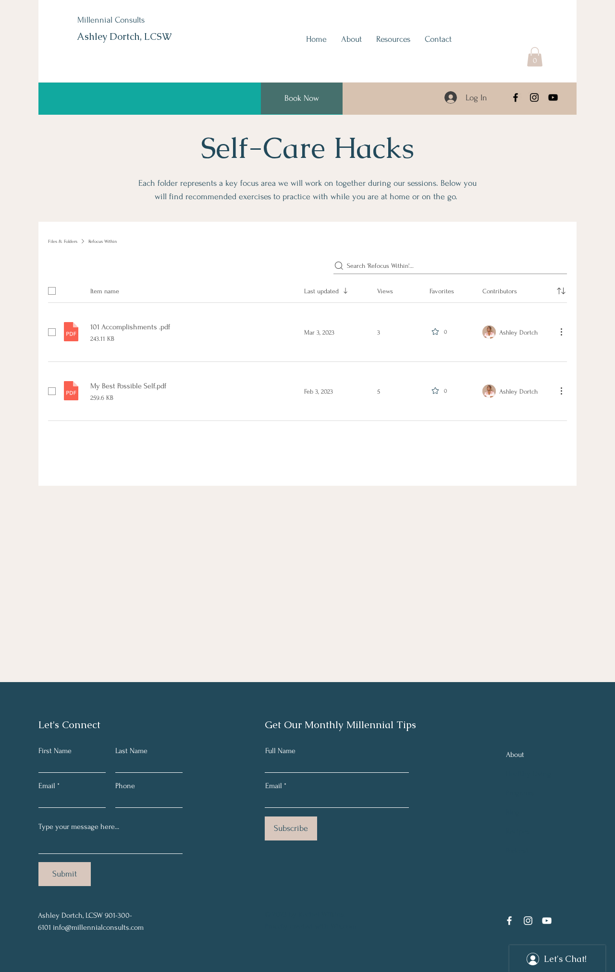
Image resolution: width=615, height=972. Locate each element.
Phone (125, 786)
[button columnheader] (561, 291)
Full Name (280, 751)
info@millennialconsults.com (98, 927)
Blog (512, 812)
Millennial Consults (111, 19)
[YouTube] (553, 97)
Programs (520, 793)
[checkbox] (52, 291)
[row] (307, 289)
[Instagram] (534, 97)
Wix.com (343, 926)
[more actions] (561, 331)
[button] (535, 57)
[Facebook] (515, 97)
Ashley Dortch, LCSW (124, 36)
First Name (55, 751)
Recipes (518, 831)
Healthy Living (528, 773)
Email (46, 786)
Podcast (517, 850)
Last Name (131, 751)
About (515, 754)
